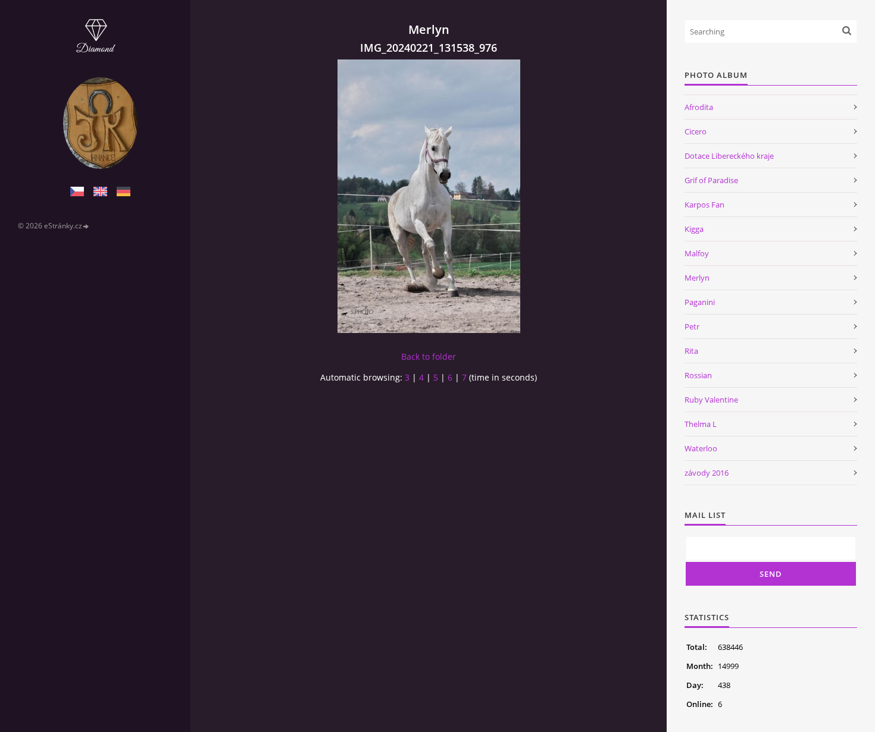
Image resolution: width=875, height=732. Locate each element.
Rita (691, 350)
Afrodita (699, 107)
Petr (692, 326)
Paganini (700, 302)
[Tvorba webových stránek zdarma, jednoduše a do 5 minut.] (86, 226)
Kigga (694, 229)
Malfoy (697, 253)
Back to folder (428, 356)
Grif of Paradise (711, 180)
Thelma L (701, 424)
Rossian (698, 375)
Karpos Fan (704, 204)
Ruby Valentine (711, 399)
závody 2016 (707, 472)
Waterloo (701, 448)
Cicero (696, 131)
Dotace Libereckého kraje (729, 155)
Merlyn (697, 277)
